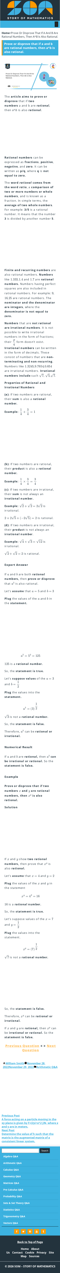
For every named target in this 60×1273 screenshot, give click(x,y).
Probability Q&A (12, 1196)
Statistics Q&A (11, 1209)
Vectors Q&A (10, 1223)
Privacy (41, 1252)
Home (6, 33)
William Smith (15, 1063)
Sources (34, 1256)
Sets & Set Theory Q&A (16, 1203)
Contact (17, 1252)
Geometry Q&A (12, 1176)
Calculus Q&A (11, 1169)
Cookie (29, 1252)
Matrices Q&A (11, 1183)
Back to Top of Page (30, 1242)
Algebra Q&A (10, 1156)
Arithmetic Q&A (47, 1067)
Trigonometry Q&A (14, 1216)
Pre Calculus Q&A (13, 1189)
